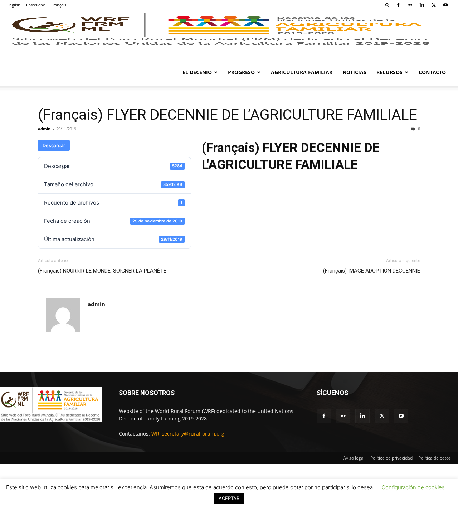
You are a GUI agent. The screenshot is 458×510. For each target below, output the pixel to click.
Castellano (35, 5)
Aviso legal (354, 458)
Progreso (241, 72)
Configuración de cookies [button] (413, 487)
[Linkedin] (421, 5)
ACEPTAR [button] (229, 498)
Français (58, 5)
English (13, 5)
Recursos (389, 72)
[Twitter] (433, 5)
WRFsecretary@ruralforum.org (187, 433)
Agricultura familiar (301, 72)
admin (44, 128)
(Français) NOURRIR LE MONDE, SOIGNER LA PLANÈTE (102, 271)
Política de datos (434, 458)
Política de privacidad (391, 458)
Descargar (54, 145)
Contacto (432, 72)
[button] (387, 5)
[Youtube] (445, 5)
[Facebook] (398, 5)
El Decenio (197, 72)
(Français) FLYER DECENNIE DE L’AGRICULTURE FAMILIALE (227, 114)
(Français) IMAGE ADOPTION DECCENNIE (371, 271)
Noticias (354, 72)
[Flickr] (410, 5)
